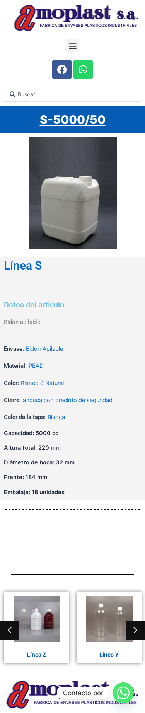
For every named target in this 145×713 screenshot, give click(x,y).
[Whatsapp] (123, 692)
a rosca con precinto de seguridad (68, 400)
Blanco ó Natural (42, 383)
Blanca (56, 417)
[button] (72, 45)
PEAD (36, 365)
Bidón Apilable (44, 348)
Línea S (23, 265)
